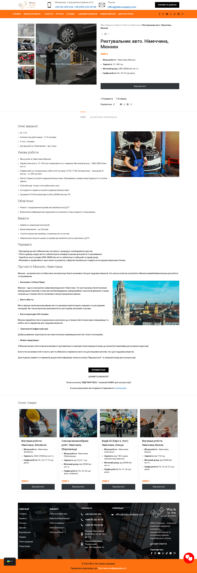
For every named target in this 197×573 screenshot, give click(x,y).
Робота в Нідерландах (60, 518)
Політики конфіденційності (111, 568)
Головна (23, 514)
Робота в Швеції (57, 523)
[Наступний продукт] (108, 34)
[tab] (83, 116)
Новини (22, 537)
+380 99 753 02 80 (94, 525)
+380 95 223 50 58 (94, 519)
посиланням (120, 388)
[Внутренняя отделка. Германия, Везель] (159, 423)
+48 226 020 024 (93, 514)
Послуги (23, 523)
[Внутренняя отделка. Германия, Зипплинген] (38, 423)
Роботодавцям (26, 542)
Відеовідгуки (25, 532)
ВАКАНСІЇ (54, 509)
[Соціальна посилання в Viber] (182, 14)
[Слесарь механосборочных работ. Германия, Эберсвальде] (78, 423)
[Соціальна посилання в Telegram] (178, 14)
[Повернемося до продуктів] (105, 34)
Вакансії (23, 518)
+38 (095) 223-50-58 (85, 7)
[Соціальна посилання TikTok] (175, 14)
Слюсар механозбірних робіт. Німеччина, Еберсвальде (75, 445)
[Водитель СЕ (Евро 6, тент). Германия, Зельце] (118, 423)
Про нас (22, 528)
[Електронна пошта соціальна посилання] (121, 104)
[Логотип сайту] (27, 5)
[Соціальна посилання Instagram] (163, 14)
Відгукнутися (140, 86)
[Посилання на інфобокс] (117, 5)
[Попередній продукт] (102, 34)
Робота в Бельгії (57, 528)
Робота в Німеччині (131, 25)
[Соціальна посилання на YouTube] (167, 14)
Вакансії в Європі (113, 25)
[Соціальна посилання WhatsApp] (171, 14)
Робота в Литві (56, 532)
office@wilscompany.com (129, 514)
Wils (102, 25)
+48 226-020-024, (64, 7)
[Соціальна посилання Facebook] (159, 14)
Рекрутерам (24, 546)
